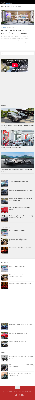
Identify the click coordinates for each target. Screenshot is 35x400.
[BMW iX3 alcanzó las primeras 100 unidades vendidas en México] (4, 201)
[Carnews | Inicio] (8, 2)
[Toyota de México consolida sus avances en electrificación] (17, 160)
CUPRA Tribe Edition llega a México (18, 181)
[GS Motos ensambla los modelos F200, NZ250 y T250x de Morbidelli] (4, 367)
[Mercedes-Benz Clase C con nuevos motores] (4, 192)
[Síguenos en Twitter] (16, 395)
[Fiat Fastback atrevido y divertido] (4, 335)
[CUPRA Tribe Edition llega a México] (4, 183)
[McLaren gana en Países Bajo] (4, 232)
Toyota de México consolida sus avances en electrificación (16, 169)
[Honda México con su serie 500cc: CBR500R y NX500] (4, 358)
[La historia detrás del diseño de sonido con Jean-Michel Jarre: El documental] (17, 17)
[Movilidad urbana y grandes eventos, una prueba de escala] (4, 375)
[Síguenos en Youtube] (22, 395)
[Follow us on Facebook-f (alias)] (13, 395)
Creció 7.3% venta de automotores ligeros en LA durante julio (17, 125)
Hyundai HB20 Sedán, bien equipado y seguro (21, 324)
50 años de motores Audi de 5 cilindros (11, 147)
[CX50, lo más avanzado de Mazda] (4, 344)
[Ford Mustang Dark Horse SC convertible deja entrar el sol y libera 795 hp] (4, 218)
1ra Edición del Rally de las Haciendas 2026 (20, 248)
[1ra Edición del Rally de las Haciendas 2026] (4, 250)
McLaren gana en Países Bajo (17, 230)
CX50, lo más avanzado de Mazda (17, 341)
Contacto (29, 391)
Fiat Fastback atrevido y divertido (18, 333)
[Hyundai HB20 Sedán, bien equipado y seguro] (4, 326)
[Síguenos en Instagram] (19, 395)
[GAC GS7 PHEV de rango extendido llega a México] (4, 209)
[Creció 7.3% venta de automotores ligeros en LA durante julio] (17, 115)
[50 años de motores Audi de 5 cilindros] (17, 138)
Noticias (3, 27)
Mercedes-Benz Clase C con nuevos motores (21, 190)
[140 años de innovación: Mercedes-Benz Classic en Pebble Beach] (4, 241)
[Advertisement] (17, 88)
